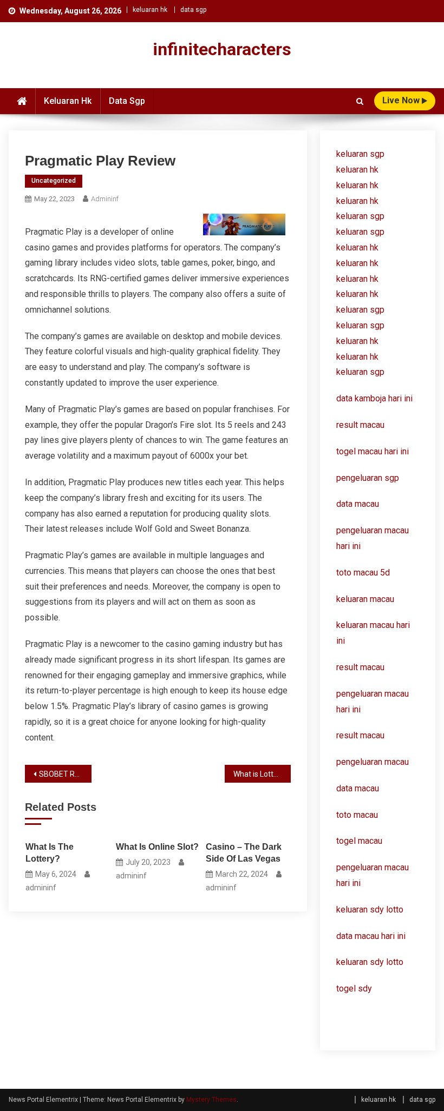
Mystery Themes (211, 1099)
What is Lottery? (260, 774)
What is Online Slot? (157, 846)
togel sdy (354, 988)
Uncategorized (53, 180)
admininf (105, 199)
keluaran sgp (360, 154)
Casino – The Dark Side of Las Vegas (244, 852)
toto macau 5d (363, 572)
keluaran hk (150, 10)
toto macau (357, 815)
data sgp (193, 10)
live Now (402, 100)
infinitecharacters (222, 49)
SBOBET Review (65, 774)
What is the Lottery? (49, 852)
